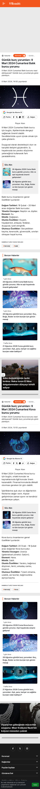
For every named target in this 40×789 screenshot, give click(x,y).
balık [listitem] (16, 246)
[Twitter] (20, 748)
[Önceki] (3, 375)
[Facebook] (13, 748)
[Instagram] (27, 748)
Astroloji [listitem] (6, 246)
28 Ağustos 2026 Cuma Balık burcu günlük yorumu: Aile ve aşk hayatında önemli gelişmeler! (19, 284)
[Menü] (4, 3)
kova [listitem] (16, 589)
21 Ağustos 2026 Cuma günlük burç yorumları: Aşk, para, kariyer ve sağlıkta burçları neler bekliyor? (19, 349)
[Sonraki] (36, 375)
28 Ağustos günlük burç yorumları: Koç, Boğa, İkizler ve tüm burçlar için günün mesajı (20, 316)
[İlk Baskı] (15, 3)
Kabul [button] (35, 785)
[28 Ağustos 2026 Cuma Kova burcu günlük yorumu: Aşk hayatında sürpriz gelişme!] (20, 515)
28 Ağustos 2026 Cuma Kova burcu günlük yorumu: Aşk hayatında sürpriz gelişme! (19, 628)
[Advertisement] (20, 29)
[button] (24, 55)
